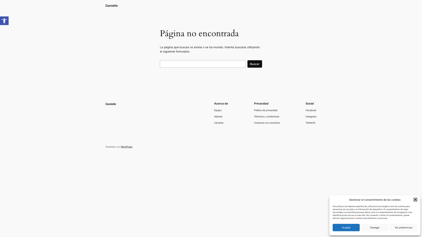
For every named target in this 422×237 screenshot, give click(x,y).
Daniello (112, 6)
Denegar (374, 227)
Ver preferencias (403, 227)
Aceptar (346, 227)
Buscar (254, 64)
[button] (4, 20)
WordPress (126, 146)
